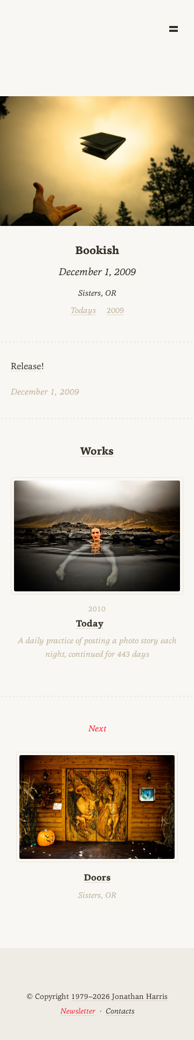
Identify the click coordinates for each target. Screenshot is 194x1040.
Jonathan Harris (140, 996)
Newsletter (77, 1011)
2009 (115, 310)
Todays (83, 310)
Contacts (120, 1011)
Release (26, 366)
